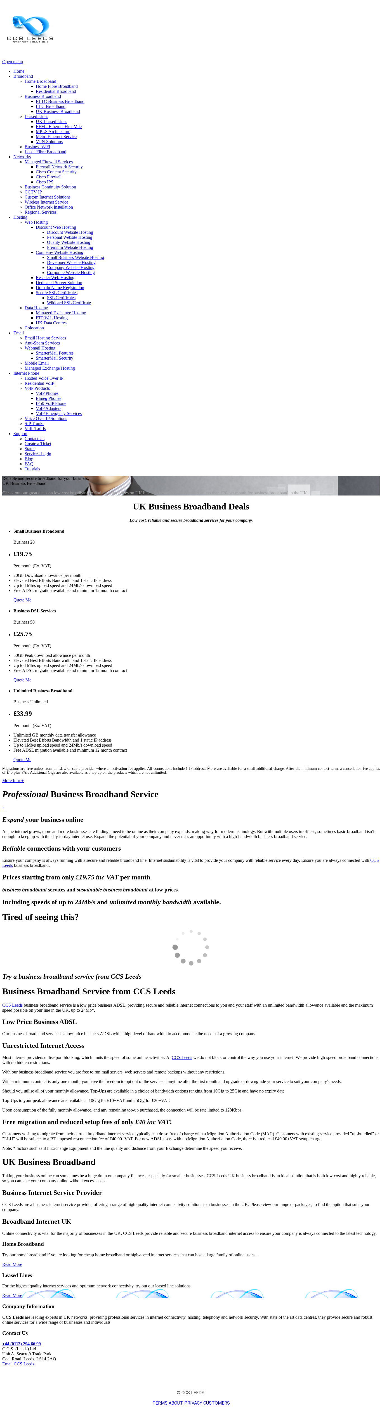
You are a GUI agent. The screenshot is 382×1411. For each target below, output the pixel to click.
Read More (12, 1264)
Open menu (12, 61)
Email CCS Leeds (18, 1364)
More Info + (13, 780)
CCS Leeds (12, 1005)
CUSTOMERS (216, 1403)
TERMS (160, 1403)
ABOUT (176, 1403)
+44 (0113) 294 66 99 (21, 1343)
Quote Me (22, 600)
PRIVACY (193, 1403)
